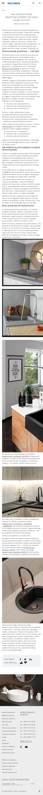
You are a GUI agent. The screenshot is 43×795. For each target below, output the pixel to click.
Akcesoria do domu (8, 753)
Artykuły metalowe (8, 746)
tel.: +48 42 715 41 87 (27, 734)
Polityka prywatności (9, 760)
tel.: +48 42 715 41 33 (27, 731)
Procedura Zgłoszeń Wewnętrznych (8, 767)
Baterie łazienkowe (8, 712)
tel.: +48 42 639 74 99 (27, 737)
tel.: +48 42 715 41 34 (27, 728)
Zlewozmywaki (7, 722)
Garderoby (5, 743)
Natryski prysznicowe (9, 728)
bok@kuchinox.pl (26, 741)
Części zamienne (7, 749)
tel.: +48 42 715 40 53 (27, 721)
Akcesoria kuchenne (8, 734)
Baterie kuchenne (8, 715)
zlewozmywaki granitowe (10, 68)
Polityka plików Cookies (10, 763)
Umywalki (5, 725)
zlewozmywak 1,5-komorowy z (13, 524)
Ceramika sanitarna (8, 718)
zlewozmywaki (7, 126)
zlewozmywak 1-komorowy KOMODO (15, 456)
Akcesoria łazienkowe (9, 731)
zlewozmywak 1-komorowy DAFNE (14, 552)
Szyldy (4, 740)
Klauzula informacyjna (9, 772)
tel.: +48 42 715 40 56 (27, 725)
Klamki (4, 737)
